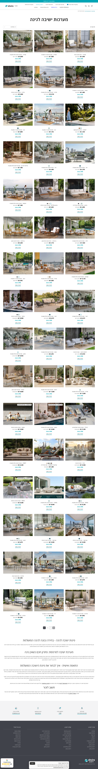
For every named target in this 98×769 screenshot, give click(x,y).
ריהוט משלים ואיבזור (44, 7)
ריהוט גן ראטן (92, 745)
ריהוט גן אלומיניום (91, 747)
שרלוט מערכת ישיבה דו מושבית (17, 615)
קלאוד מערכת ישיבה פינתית (18, 316)
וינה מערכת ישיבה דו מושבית (49, 130)
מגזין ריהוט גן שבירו (91, 741)
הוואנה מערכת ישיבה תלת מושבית (49, 427)
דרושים (93, 737)
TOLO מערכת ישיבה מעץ (18, 389)
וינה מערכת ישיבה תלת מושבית (80, 167)
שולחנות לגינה (46, 733)
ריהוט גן (93, 739)
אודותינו (35, 7)
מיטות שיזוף (68, 743)
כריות (70, 745)
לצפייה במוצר (80, 61)
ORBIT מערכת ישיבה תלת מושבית (18, 463)
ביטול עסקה (18, 735)
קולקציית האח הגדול (73, 4)
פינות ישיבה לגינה (88, 11)
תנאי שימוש (18, 737)
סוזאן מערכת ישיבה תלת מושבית (18, 354)
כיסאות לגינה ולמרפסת (45, 735)
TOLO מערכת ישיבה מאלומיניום (80, 427)
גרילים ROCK (54, 7)
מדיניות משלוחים (17, 733)
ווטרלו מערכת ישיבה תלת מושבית (49, 278)
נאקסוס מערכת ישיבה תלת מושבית (18, 203)
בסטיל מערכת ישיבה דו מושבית (80, 90)
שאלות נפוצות (18, 731)
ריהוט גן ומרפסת (46, 683)
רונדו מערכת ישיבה (80, 463)
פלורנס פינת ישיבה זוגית (18, 576)
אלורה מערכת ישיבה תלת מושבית (49, 92)
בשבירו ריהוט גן (72, 693)
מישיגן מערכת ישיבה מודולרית (80, 205)
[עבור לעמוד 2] (44, 627)
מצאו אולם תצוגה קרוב (82, 713)
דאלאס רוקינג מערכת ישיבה (80, 352)
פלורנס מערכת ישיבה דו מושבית (80, 613)
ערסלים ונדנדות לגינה (45, 739)
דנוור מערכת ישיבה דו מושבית (18, 278)
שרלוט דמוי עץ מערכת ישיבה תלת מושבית (18, 165)
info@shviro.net (16, 713)
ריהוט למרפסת (68, 737)
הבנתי (32, 763)
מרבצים (48, 743)
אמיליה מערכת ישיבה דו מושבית (49, 54)
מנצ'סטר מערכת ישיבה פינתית (80, 540)
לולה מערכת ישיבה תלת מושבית (80, 241)
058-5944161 (38, 713)
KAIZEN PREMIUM (64, 7)
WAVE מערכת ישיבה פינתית (18, 500)
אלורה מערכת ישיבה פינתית (18, 92)
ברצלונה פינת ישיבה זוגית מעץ (49, 241)
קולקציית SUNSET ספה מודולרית (49, 465)
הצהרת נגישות (17, 741)
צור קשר (93, 735)
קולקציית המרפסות (29, 4)
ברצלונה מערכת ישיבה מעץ (18, 241)
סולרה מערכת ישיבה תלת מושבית (80, 391)
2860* (60, 713)
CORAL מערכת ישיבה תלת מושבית (49, 502)
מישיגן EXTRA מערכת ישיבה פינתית (49, 205)
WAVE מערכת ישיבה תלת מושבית (80, 502)
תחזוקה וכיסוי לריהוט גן (45, 737)
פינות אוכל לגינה (49, 4)
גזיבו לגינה (47, 741)
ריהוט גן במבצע (39, 4)
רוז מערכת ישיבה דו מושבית (49, 613)
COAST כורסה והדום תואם (80, 130)
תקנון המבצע (18, 745)
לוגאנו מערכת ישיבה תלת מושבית (49, 389)
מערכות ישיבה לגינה (59, 4)
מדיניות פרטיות (17, 739)
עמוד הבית (93, 11)
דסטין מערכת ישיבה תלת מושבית (18, 540)
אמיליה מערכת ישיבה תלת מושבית (18, 54)
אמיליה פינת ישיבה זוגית (80, 54)
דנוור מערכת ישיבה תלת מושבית (80, 316)
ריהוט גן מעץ (92, 749)
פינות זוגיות (47, 745)
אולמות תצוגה (92, 733)
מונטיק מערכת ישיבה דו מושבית (49, 578)
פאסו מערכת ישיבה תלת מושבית (49, 352)
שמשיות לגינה (68, 741)
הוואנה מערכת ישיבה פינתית (18, 427)
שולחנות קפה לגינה (67, 735)
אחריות (19, 743)
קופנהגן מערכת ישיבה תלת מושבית (80, 276)
